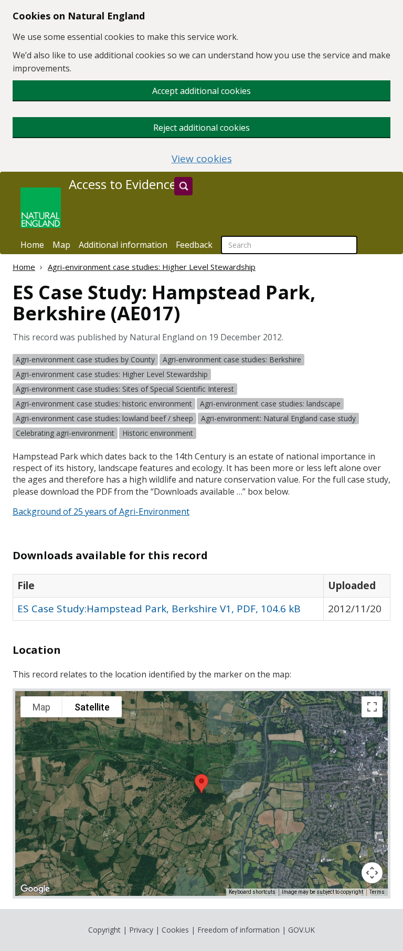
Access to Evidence (122, 184)
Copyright (104, 930)
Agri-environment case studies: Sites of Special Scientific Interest (125, 389)
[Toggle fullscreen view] (372, 706)
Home (32, 245)
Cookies (175, 930)
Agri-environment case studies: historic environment (104, 404)
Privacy (141, 930)
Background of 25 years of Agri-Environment (101, 511)
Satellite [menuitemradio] (92, 707)
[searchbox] (289, 245)
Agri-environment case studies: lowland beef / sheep (104, 418)
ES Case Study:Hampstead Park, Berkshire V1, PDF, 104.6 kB (159, 608)
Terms (377, 892)
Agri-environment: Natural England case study (278, 418)
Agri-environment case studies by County (85, 359)
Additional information (123, 245)
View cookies (202, 159)
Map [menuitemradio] (41, 707)
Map (61, 245)
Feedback (194, 245)
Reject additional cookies (201, 127)
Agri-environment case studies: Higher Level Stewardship (152, 267)
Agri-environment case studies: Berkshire (232, 359)
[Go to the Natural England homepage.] (40, 207)
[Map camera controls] (372, 872)
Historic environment (157, 433)
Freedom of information (238, 930)
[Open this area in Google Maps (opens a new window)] (35, 889)
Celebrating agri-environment (65, 433)
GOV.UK (301, 930)
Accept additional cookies (201, 91)
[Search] (183, 186)
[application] (201, 793)
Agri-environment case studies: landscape (270, 404)
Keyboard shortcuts (252, 892)
